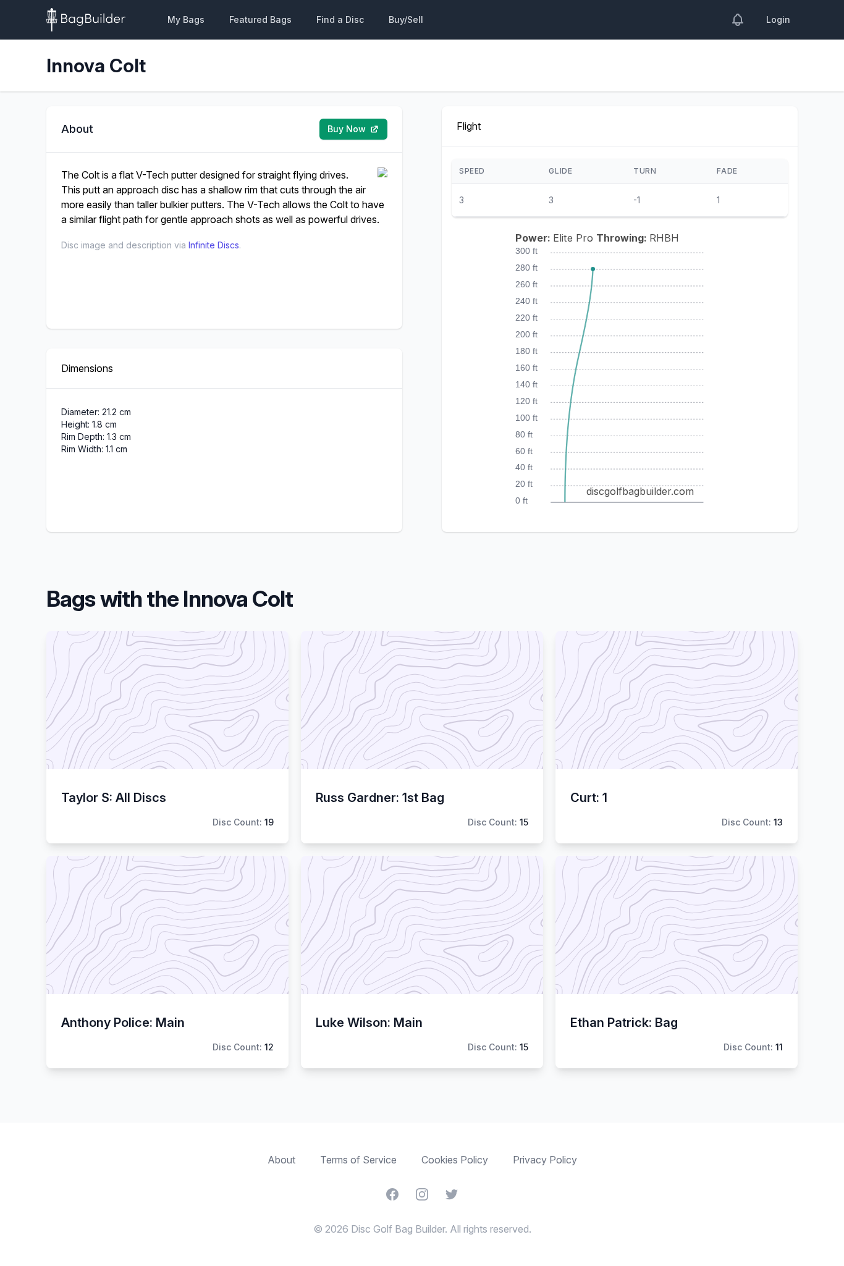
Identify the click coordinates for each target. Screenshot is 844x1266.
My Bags (186, 19)
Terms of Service (358, 1160)
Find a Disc (340, 19)
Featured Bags (260, 19)
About (281, 1160)
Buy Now (346, 129)
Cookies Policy (454, 1160)
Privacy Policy (545, 1160)
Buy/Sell (406, 19)
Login (778, 19)
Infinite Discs (213, 245)
